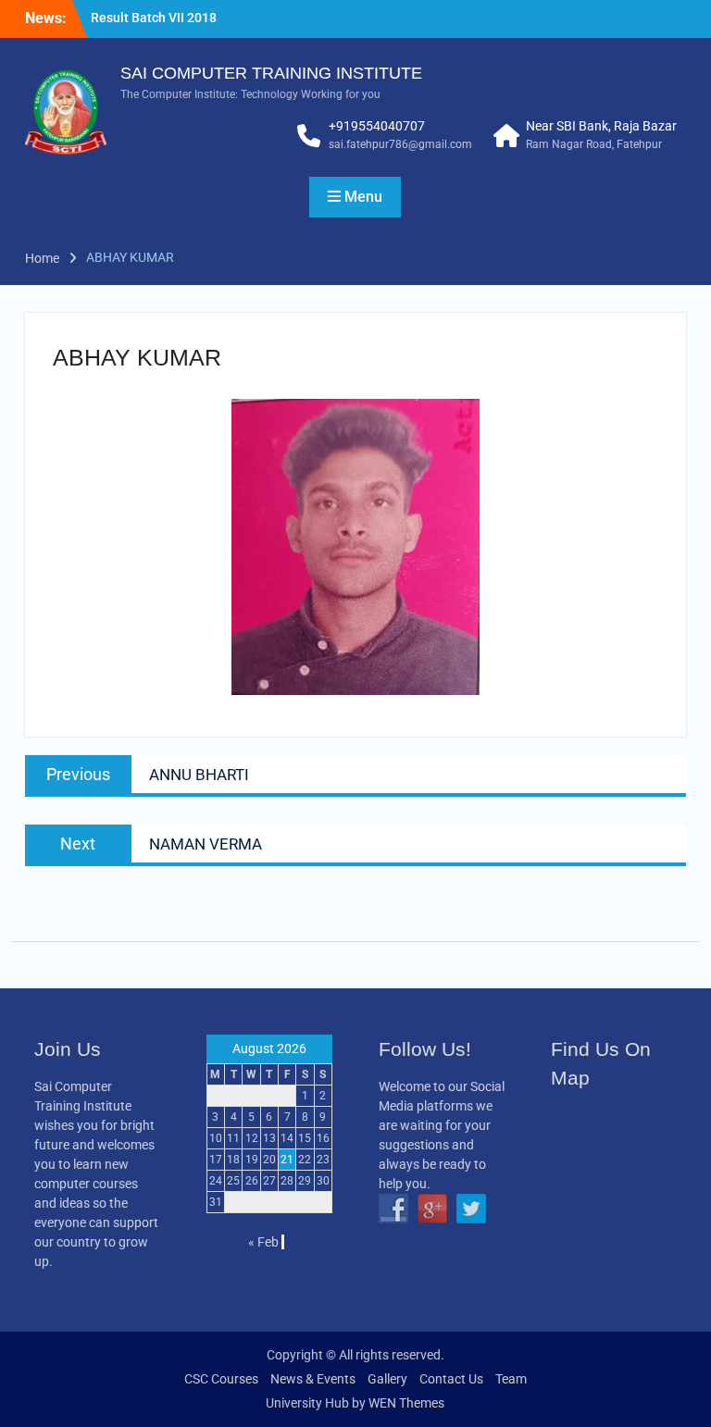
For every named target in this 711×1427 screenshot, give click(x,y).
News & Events (313, 1378)
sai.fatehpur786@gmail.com (400, 144)
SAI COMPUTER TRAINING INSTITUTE (271, 73)
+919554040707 (377, 125)
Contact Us (451, 1378)
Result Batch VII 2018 (154, 17)
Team (511, 1378)
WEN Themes (406, 1403)
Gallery (387, 1378)
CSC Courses (221, 1378)
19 (251, 1159)
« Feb (263, 1242)
